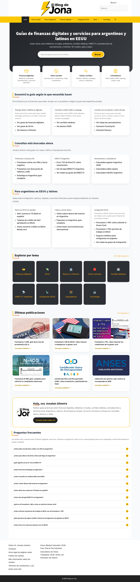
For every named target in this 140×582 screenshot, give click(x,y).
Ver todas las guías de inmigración (111, 242)
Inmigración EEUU (83, 19)
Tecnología (106, 19)
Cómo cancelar (35, 19)
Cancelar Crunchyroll (105, 126)
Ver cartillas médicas (66, 122)
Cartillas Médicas (118, 271)
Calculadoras (71, 294)
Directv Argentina (50, 19)
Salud (95, 19)
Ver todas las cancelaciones (108, 122)
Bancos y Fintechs (71, 271)
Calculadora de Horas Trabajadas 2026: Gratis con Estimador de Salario (52, 555)
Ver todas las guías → (121, 256)
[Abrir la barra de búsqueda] (115, 19)
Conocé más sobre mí (45, 420)
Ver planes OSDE (64, 126)
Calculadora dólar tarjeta (107, 169)
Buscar (98, 54)
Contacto (12, 549)
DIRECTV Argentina (23, 294)
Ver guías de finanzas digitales (30, 122)
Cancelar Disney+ (104, 130)
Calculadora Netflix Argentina (109, 173)
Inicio (25, 19)
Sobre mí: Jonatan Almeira (19, 545)
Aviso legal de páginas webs (20, 552)
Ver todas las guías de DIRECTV (70, 173)
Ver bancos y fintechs (26, 130)
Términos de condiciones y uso (21, 566)
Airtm (47, 271)
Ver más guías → (123, 313)
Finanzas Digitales (66, 19)
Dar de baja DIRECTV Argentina (70, 169)
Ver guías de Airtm (25, 126)
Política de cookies (16, 556)
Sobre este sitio (15, 569)
